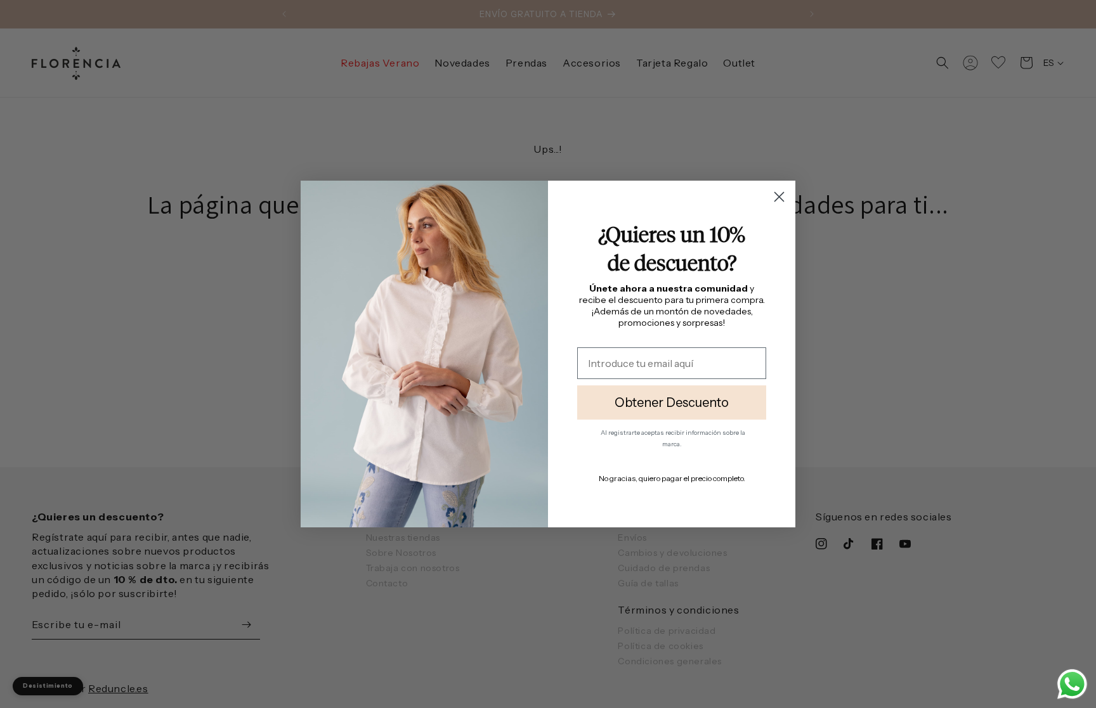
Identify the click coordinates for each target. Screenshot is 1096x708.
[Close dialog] (779, 197)
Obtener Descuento (672, 402)
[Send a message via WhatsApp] (1072, 684)
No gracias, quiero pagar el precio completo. (672, 478)
